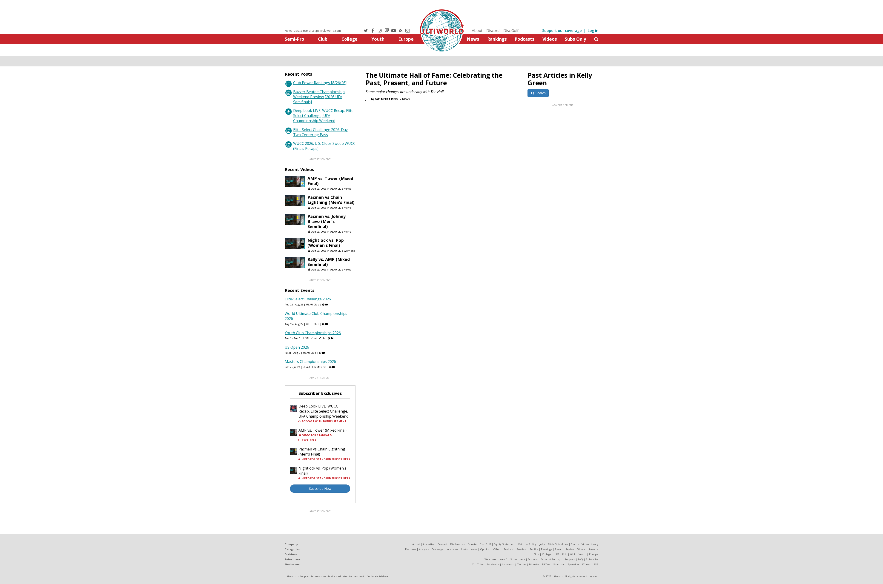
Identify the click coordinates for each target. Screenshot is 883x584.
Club (322, 39)
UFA (556, 554)
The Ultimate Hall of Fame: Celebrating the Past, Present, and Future (434, 79)
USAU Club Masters (314, 367)
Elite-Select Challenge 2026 (308, 299)
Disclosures (457, 544)
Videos (549, 39)
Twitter (521, 564)
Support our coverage (562, 30)
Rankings (497, 39)
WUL (573, 554)
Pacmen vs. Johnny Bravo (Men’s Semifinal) (326, 221)
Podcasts (524, 39)
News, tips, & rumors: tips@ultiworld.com (313, 30)
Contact (442, 544)
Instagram (508, 564)
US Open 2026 (297, 347)
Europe (406, 39)
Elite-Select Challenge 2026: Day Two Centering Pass (320, 132)
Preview (521, 549)
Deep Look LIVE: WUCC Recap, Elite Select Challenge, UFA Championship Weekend (323, 115)
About (477, 30)
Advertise (429, 544)
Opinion (485, 549)
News (473, 39)
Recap (558, 549)
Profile (534, 549)
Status (575, 544)
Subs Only (575, 39)
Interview (452, 549)
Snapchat (559, 564)
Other (497, 549)
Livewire (593, 549)
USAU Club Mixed (340, 188)
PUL (564, 554)
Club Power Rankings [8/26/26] (320, 82)
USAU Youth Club (314, 338)
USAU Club (312, 304)
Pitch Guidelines (558, 544)
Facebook (493, 564)
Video (581, 549)
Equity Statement (504, 544)
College (349, 39)
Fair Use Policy (527, 544)
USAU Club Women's (342, 250)
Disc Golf (511, 30)
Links (464, 549)
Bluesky (534, 564)
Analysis (424, 549)
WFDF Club (312, 324)
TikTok (546, 564)
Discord (492, 30)
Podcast (508, 549)
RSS (595, 564)
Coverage (438, 549)
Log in (593, 30)
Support (570, 559)
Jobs (542, 544)
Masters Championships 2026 (310, 361)
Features (410, 549)
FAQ (580, 559)
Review (569, 549)
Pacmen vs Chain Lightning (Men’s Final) (330, 199)
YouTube (478, 564)
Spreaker (573, 564)
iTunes (586, 564)
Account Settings (551, 559)
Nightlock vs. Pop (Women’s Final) (325, 242)
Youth (377, 39)
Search (540, 93)
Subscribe (592, 559)
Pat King (391, 99)
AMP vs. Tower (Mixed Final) (330, 181)
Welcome (490, 559)
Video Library (590, 544)
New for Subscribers (512, 559)
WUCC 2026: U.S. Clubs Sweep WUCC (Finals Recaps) (324, 146)
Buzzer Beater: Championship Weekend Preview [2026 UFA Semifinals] (319, 96)
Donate (472, 544)
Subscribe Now (320, 488)
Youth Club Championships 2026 (313, 332)
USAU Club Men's (340, 207)
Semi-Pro (294, 39)
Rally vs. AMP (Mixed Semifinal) (328, 261)
